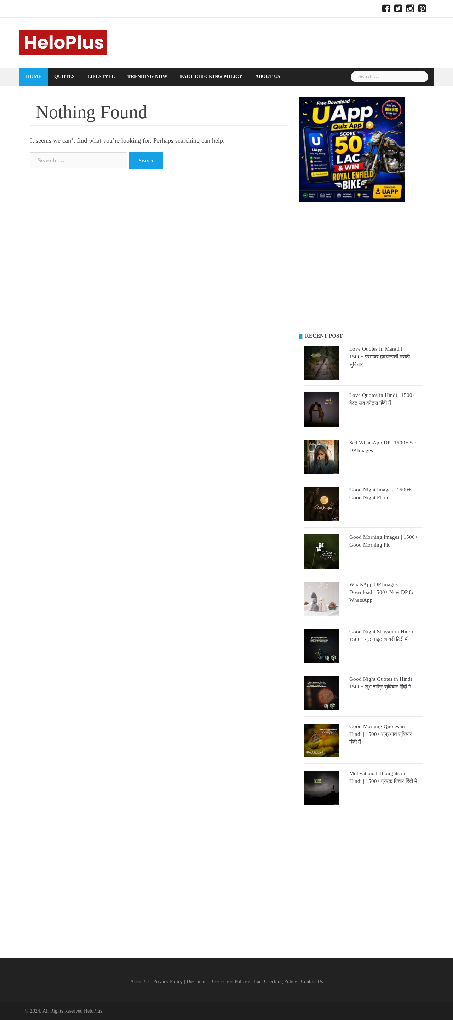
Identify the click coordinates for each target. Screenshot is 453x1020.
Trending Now (147, 76)
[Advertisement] (361, 267)
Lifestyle (101, 76)
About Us (267, 76)
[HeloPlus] (63, 42)
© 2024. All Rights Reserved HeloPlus (63, 1011)
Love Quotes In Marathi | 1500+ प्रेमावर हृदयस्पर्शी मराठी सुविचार (379, 356)
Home (33, 76)
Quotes (64, 76)
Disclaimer (197, 981)
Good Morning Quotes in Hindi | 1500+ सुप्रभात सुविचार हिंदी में (380, 734)
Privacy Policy (168, 981)
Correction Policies (231, 981)
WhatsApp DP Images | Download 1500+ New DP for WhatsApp (382, 592)
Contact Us (312, 981)
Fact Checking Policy (211, 76)
